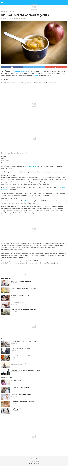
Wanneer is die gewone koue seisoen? (21, 394)
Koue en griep (4, 11)
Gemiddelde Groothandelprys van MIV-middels (23, 356)
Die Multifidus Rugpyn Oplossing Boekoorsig (22, 401)
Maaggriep (11, 11)
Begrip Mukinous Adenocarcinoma (20, 387)
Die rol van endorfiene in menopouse (20, 348)
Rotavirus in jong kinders (17, 302)
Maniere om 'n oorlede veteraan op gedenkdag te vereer (25, 370)
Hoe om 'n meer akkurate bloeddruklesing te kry (23, 341)
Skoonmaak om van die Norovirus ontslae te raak (23, 288)
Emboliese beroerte (16, 380)
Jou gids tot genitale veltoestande (20, 409)
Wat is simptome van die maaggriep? (20, 295)
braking (37, 75)
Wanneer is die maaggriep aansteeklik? (21, 281)
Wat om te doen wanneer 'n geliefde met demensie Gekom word (27, 363)
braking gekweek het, (30, 166)
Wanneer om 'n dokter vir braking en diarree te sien (24, 309)
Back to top (34, 458)
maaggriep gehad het (21, 71)
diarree (27, 201)
